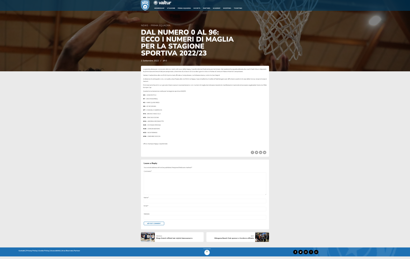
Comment (148, 171)
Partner (206, 8)
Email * (146, 206)
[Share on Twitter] (256, 152)
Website (146, 214)
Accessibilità (55, 251)
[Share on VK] (264, 152)
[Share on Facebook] (252, 152)
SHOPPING (227, 8)
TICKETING (238, 8)
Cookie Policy (44, 251)
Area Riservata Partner (71, 251)
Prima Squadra (184, 8)
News (144, 25)
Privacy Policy (31, 251)
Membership (159, 8)
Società (196, 8)
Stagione (171, 8)
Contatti (22, 251)
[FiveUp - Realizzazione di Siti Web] (207, 251)
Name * (146, 197)
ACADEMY (216, 8)
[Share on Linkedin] (260, 152)
